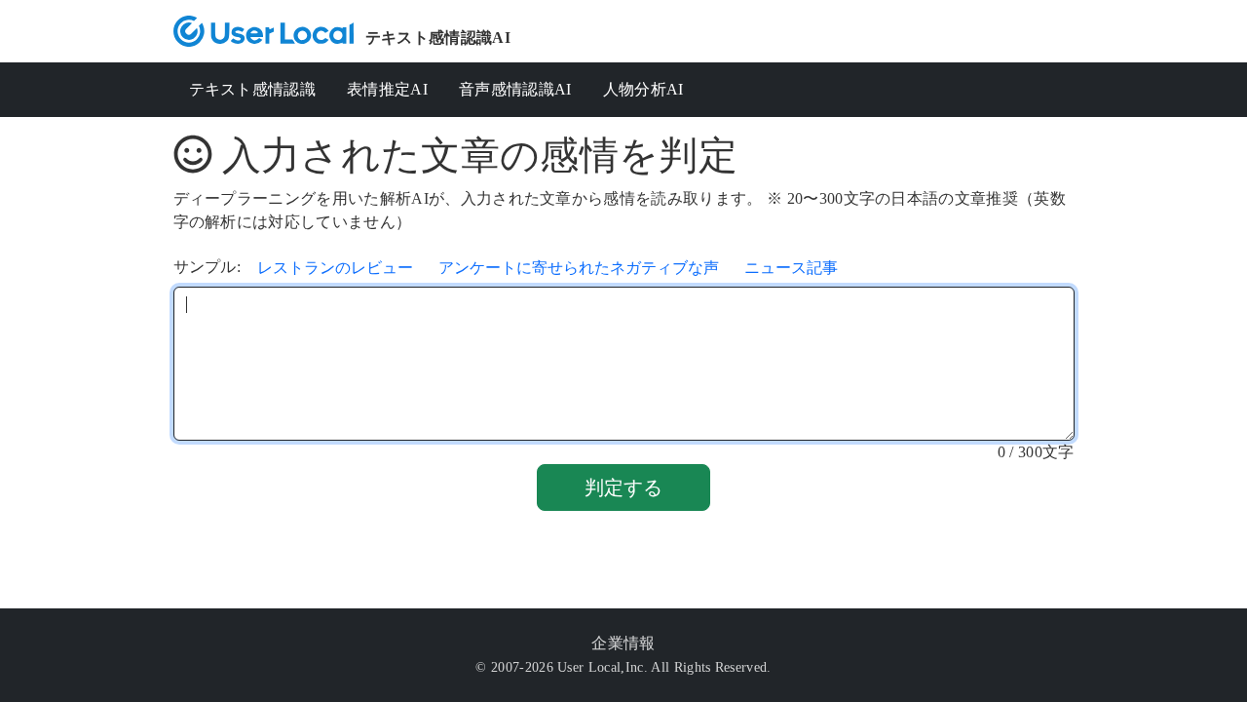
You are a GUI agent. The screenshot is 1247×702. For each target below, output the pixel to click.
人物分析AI (643, 89)
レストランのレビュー (335, 267)
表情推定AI (387, 89)
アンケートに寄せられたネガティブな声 (578, 267)
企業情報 (623, 643)
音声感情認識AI (515, 89)
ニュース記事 (791, 267)
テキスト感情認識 (253, 89)
